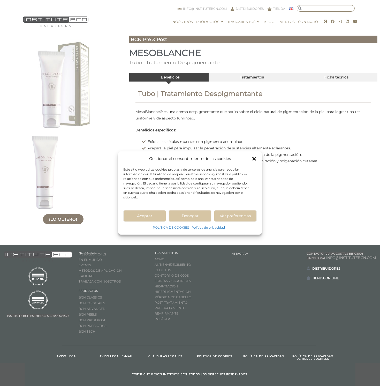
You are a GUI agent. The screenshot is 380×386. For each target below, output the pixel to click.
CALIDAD (86, 276)
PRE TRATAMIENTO (170, 308)
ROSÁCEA (162, 319)
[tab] (169, 77)
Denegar (190, 215)
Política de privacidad (208, 227)
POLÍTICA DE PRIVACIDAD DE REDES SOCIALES (312, 357)
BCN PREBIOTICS (92, 326)
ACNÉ (159, 259)
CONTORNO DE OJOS (172, 275)
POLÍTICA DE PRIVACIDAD (263, 356)
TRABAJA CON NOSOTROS (100, 281)
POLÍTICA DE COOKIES (214, 356)
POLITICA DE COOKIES (171, 227)
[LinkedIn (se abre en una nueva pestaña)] (347, 21)
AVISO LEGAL (67, 356)
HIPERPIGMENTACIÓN (173, 292)
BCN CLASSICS (90, 297)
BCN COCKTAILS (92, 303)
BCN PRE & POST (92, 320)
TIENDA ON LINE (325, 278)
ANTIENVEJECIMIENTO (173, 265)
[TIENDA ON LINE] (308, 278)
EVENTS (85, 265)
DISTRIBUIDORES (326, 268)
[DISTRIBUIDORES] (308, 268)
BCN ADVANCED (92, 309)
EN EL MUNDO (90, 260)
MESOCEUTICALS (92, 254)
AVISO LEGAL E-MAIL (116, 356)
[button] (254, 158)
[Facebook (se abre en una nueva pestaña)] (333, 21)
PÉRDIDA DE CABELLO (173, 297)
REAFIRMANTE (166, 313)
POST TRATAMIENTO (171, 302)
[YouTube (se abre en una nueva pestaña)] (355, 21)
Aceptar (144, 215)
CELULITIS (163, 270)
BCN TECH (87, 331)
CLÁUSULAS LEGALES (165, 356)
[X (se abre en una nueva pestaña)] (325, 21)
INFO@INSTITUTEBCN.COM (351, 257)
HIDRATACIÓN (166, 286)
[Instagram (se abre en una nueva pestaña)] (340, 21)
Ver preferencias (235, 215)
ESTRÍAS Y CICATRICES (173, 281)
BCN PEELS (88, 314)
